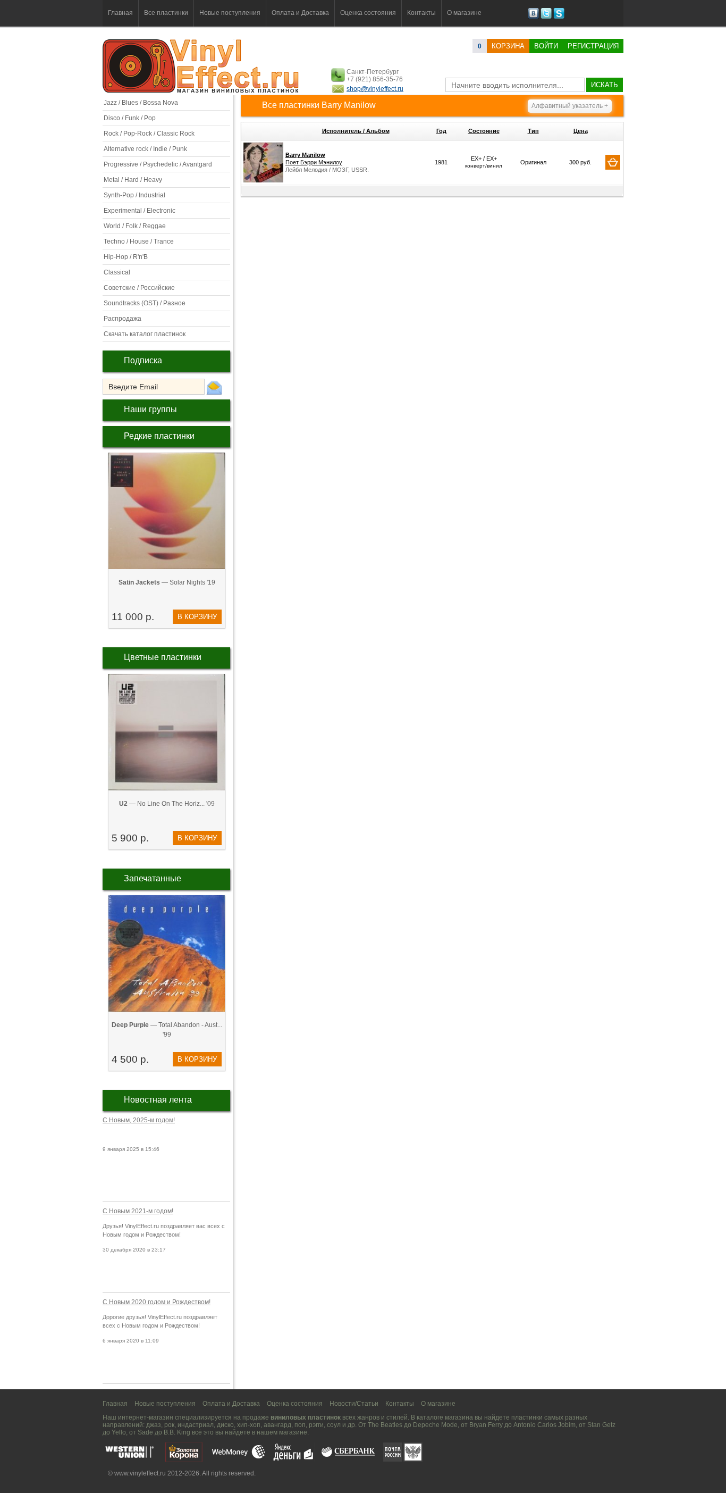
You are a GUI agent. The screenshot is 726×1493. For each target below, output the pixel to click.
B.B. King (177, 1432)
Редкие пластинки (159, 435)
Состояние (484, 131)
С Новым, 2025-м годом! (139, 1120)
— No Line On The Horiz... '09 (167, 803)
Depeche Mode (435, 1425)
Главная (120, 12)
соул (334, 1425)
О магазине (464, 12)
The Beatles (385, 1425)
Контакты (421, 12)
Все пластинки (166, 12)
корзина (508, 46)
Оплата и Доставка (300, 12)
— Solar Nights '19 (167, 582)
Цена (580, 131)
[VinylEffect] (558, 17)
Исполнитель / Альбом (356, 131)
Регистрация (593, 46)
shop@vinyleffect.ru (375, 89)
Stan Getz (601, 1425)
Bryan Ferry (486, 1425)
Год (441, 131)
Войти (546, 46)
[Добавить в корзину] (612, 162)
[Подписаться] (214, 387)
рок (169, 1425)
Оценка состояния (368, 12)
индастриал (196, 1425)
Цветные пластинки (162, 657)
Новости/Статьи (354, 1403)
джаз (153, 1425)
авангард (277, 1425)
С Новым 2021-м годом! (138, 1211)
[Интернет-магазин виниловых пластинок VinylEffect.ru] (202, 90)
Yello (119, 1432)
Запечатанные (152, 878)
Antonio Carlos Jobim (544, 1425)
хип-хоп (248, 1425)
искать (604, 85)
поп (300, 1425)
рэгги (316, 1425)
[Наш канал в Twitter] (546, 17)
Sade (145, 1432)
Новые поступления (229, 12)
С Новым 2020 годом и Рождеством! (156, 1302)
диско (225, 1425)
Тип (533, 131)
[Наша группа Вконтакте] (533, 17)
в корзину (197, 617)
